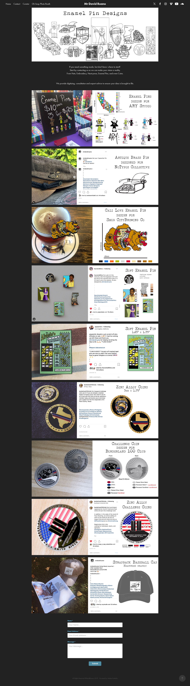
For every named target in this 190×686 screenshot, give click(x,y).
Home (8, 4)
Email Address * (73, 631)
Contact (17, 4)
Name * (70, 620)
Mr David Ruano (95, 4)
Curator (26, 4)
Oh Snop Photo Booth (41, 4)
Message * (71, 642)
